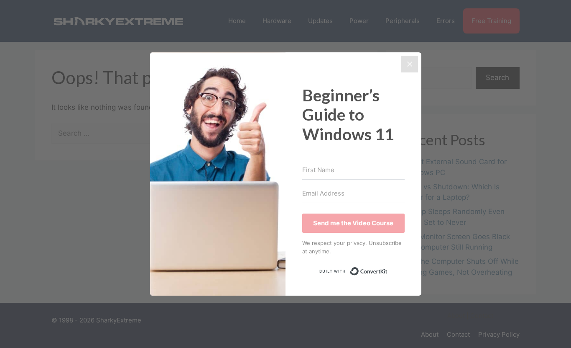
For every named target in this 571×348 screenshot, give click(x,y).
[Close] (409, 64)
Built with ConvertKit (387, 269)
